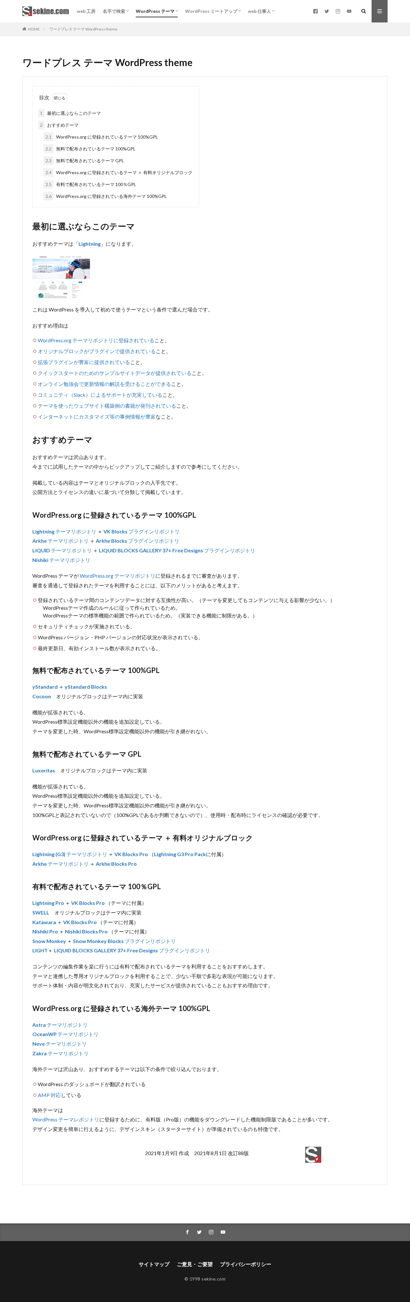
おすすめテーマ (59, 125)
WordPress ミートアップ (211, 11)
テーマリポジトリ (75, 531)
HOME (34, 29)
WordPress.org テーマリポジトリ (117, 576)
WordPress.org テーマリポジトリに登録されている (96, 340)
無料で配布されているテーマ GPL (84, 160)
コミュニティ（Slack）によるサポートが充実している (100, 395)
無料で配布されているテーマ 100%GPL (90, 148)
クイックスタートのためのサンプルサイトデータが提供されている (115, 373)
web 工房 (86, 11)
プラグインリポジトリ (154, 531)
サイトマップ (154, 1264)
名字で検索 (114, 11)
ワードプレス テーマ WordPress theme (83, 29)
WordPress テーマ (155, 11)
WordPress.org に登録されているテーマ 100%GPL (101, 137)
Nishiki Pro (45, 931)
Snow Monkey (49, 941)
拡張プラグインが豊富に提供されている (84, 362)
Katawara (44, 922)
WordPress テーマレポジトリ (65, 1119)
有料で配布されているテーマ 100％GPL (90, 184)
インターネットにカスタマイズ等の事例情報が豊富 (97, 416)
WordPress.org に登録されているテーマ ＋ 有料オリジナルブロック (119, 172)
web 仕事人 (259, 11)
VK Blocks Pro (131, 854)
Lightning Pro (48, 903)
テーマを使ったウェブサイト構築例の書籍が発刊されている (107, 406)
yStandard (45, 687)
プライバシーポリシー (245, 1264)
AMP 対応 (49, 1095)
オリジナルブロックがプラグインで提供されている (97, 351)
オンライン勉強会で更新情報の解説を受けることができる (104, 384)
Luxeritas (43, 770)
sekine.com (213, 1278)
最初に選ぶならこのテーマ (70, 113)
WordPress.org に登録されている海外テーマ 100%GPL (106, 196)
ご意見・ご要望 (195, 1264)
